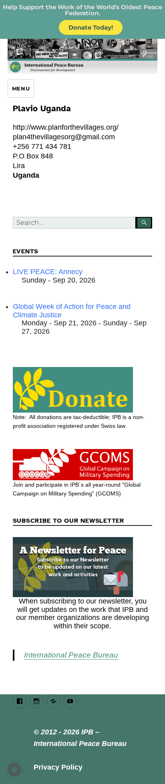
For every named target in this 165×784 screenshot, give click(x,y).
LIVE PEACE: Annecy (47, 272)
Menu (21, 88)
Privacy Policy (58, 767)
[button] (14, 769)
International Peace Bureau (71, 655)
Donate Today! (90, 27)
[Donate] (83, 390)
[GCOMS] (83, 464)
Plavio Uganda (42, 108)
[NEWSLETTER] (83, 567)
